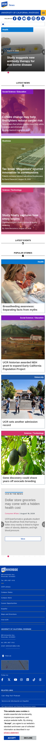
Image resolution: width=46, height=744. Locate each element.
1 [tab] (4, 74)
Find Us (8, 656)
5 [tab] (25, 74)
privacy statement (11, 732)
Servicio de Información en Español (15, 701)
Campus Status (7, 592)
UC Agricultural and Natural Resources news (19, 706)
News (12, 5)
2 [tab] (9, 74)
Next (43, 52)
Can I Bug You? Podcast (11, 696)
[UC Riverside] (5, 4)
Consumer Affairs (12, 513)
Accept (12, 737)
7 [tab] (36, 74)
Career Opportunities (9, 603)
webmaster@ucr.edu (13, 646)
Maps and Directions (9, 614)
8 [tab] (41, 74)
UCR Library (5, 587)
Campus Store (6, 598)
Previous (2, 52)
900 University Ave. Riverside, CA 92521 (8, 636)
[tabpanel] (23, 49)
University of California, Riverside (20, 13)
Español (4, 609)
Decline (28, 737)
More (23, 538)
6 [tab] (31, 74)
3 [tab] (15, 74)
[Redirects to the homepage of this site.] (3, 24)
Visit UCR (4, 620)
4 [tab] (20, 74)
